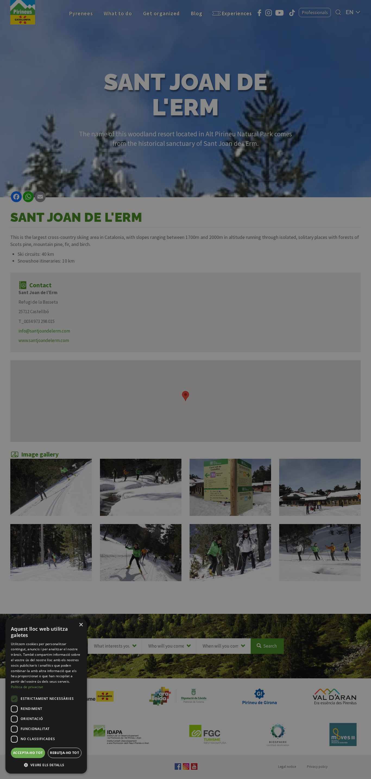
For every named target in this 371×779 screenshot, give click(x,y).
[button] (46, 765)
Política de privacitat (27, 687)
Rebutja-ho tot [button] (64, 752)
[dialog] (46, 696)
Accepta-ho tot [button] (28, 752)
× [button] (81, 625)
